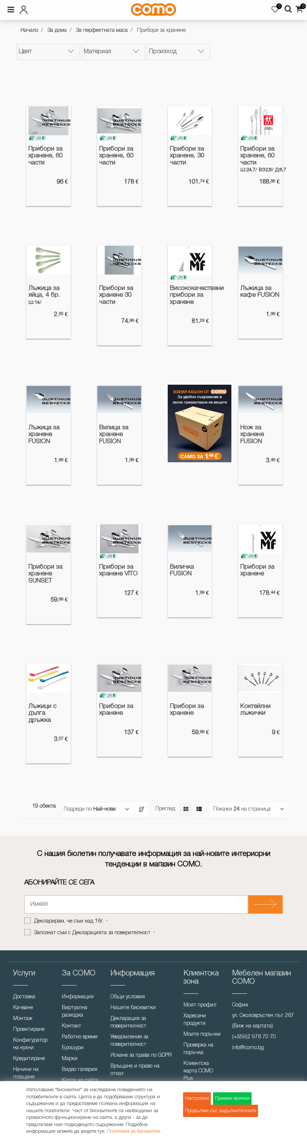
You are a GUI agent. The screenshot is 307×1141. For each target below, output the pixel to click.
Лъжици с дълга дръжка (42, 713)
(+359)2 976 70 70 (254, 1037)
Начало (29, 30)
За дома (57, 30)
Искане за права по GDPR (141, 1055)
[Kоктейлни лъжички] (260, 678)
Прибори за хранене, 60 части (45, 156)
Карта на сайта (80, 1080)
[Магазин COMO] (153, 9)
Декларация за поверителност (128, 1022)
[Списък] (199, 809)
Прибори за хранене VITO (118, 570)
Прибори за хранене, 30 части (187, 156)
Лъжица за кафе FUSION (259, 291)
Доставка (24, 997)
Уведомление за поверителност (129, 1041)
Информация (78, 997)
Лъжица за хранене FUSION (44, 434)
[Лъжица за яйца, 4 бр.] (48, 260)
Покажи (222, 809)
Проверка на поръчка (198, 1049)
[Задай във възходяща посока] (141, 809)
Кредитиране (29, 1058)
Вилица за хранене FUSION (113, 434)
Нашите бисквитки (133, 1007)
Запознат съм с (92, 932)
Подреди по (78, 809)
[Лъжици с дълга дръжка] (48, 678)
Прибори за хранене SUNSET (45, 574)
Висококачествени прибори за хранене (190, 295)
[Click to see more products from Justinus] (56, 122)
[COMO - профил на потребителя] (54, 8)
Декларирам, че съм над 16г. (69, 921)
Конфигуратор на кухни (30, 1044)
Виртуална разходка (74, 1011)
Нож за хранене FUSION (252, 434)
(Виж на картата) (252, 1026)
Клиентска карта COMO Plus (198, 1071)
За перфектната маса (102, 30)
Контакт (71, 1026)
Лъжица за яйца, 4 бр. (44, 291)
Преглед (165, 808)
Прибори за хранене (257, 570)
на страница (256, 809)
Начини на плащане (26, 1073)
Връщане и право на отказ (134, 1070)
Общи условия (127, 997)
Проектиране (29, 1029)
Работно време (79, 1037)
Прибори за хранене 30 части (116, 295)
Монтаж (23, 1018)
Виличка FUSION (182, 570)
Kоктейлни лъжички (255, 709)
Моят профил (199, 1005)
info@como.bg (248, 1047)
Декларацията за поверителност (111, 932)
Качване (23, 1007)
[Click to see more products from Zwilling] (268, 122)
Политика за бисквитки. (134, 1131)
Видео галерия (79, 1069)
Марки (69, 1058)
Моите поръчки (202, 1034)
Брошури (72, 1047)
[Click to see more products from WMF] (197, 261)
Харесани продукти (194, 1020)
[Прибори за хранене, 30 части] (190, 120)
